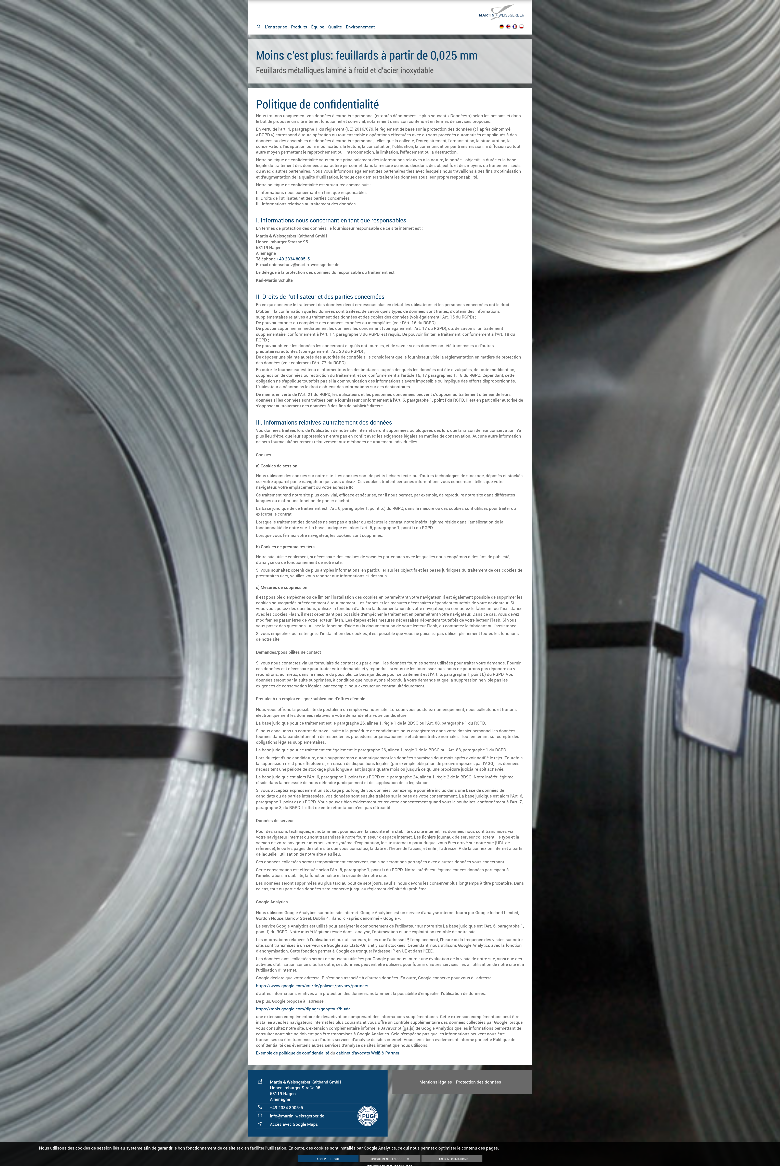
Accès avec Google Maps (294, 1124)
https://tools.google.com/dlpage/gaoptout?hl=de (303, 1009)
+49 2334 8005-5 (293, 259)
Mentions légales (435, 1082)
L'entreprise (276, 27)
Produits (299, 27)
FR (517, 27)
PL (524, 27)
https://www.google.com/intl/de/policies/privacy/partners (312, 985)
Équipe (317, 27)
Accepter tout (328, 1159)
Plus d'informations (452, 1159)
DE (504, 27)
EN (511, 27)
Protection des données (478, 1082)
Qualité (335, 27)
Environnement (360, 27)
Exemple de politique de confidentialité (292, 1053)
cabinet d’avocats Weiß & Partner (367, 1053)
